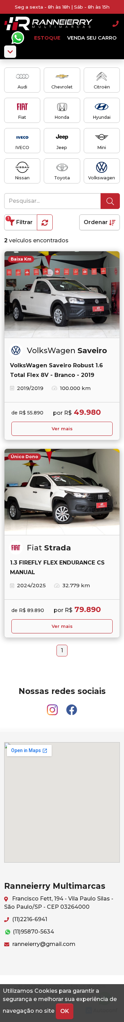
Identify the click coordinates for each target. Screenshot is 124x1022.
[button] (45, 222)
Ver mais (62, 428)
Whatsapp (17, 38)
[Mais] (10, 51)
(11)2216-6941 (29, 919)
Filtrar (20, 220)
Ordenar (96, 222)
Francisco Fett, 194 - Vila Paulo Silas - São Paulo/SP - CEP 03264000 (58, 902)
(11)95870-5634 (32, 931)
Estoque (47, 38)
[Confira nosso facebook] (72, 707)
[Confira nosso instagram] (53, 707)
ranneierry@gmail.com (43, 944)
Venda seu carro (91, 38)
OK (64, 1011)
